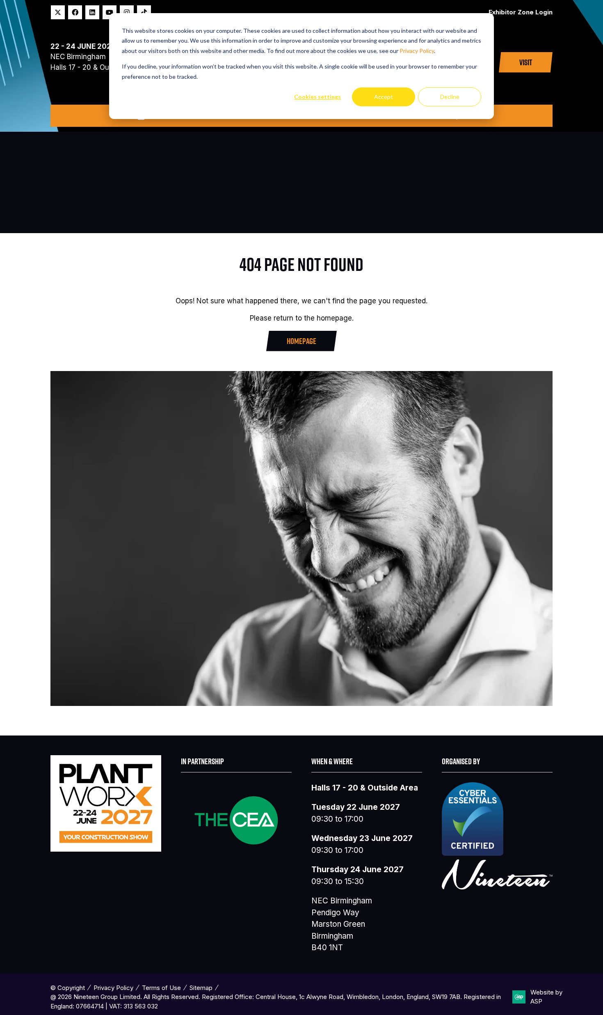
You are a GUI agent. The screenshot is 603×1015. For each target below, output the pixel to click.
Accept (383, 96)
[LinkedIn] (92, 12)
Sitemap (201, 988)
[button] (526, 62)
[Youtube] (109, 12)
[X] (57, 12)
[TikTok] (144, 12)
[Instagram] (126, 12)
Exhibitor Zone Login (521, 12)
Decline (449, 96)
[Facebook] (75, 12)
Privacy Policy (417, 50)
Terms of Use (161, 988)
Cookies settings (317, 96)
